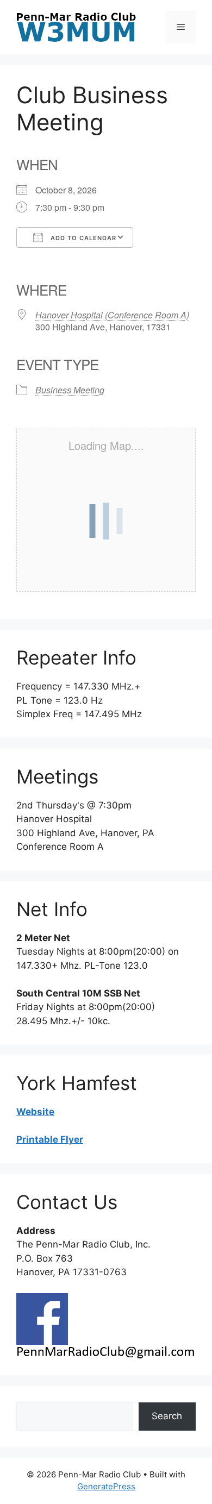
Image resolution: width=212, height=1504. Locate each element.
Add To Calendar (82, 238)
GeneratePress (106, 1486)
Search (167, 1416)
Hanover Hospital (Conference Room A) (112, 315)
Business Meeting (69, 390)
